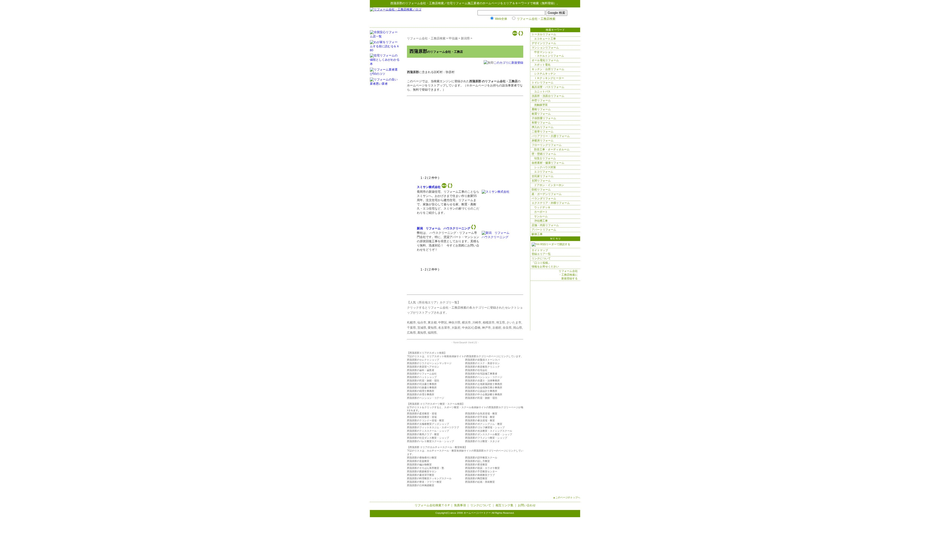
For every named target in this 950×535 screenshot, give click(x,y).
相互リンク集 (504, 505)
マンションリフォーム (545, 47)
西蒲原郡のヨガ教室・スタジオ (482, 441)
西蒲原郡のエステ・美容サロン (482, 363)
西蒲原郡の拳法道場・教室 (480, 420)
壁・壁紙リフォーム (544, 153)
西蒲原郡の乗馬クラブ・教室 (423, 434)
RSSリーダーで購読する (555, 244)
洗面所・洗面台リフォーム (548, 95)
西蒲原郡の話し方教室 (477, 461)
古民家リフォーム (542, 176)
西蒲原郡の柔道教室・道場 (422, 413)
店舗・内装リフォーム (545, 225)
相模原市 (489, 322)
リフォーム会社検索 (428, 505)
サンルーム (541, 216)
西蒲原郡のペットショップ (422, 377)
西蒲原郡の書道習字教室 (420, 475)
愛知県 (432, 327)
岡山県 (517, 327)
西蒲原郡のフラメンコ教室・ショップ (486, 437)
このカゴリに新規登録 (508, 62)
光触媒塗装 (541, 104)
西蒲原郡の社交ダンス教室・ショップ (428, 437)
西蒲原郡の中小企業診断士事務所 (483, 394)
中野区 (442, 322)
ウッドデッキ (542, 207)
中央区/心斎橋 (471, 327)
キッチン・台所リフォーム (548, 69)
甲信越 (453, 38)
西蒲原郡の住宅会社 (476, 370)
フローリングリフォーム (547, 144)
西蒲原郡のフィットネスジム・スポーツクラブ (433, 427)
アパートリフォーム (544, 229)
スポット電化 (542, 64)
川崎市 (476, 322)
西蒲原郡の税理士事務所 (420, 391)
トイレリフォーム (542, 82)
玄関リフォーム (541, 180)
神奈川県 (454, 322)
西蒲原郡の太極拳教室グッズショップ (428, 424)
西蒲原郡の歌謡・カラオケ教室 (482, 468)
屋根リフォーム (541, 109)
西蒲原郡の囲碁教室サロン (422, 471)
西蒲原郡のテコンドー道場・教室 (425, 420)
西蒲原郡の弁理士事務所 (420, 394)
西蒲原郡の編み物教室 (419, 464)
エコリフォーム (543, 171)
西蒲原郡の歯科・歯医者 (420, 370)
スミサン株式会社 (429, 187)
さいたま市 (513, 322)
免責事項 (460, 505)
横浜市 (466, 322)
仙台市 (421, 322)
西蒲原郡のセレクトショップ (423, 359)
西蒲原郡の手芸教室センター (481, 471)
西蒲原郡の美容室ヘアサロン (423, 366)
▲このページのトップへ (566, 497)
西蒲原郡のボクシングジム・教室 (483, 424)
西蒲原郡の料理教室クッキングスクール (429, 478)
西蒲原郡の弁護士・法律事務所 (482, 380)
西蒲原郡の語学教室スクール (481, 457)
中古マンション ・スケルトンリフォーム (549, 54)
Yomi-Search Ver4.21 (465, 342)
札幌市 (411, 322)
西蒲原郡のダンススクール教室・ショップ (488, 434)
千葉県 (411, 327)
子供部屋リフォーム (544, 118)
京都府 (496, 327)
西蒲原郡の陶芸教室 (476, 478)
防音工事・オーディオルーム (552, 149)
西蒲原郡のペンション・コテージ (483, 377)
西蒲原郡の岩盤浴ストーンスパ (482, 359)
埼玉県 (500, 322)
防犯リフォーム (541, 189)
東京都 (432, 322)
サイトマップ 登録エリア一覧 (541, 252)
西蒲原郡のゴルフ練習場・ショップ (485, 427)
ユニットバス (542, 91)
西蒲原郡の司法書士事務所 (422, 384)
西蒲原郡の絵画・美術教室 (480, 482)
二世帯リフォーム (542, 131)
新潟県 (465, 38)
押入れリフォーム (542, 127)
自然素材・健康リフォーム (548, 162)
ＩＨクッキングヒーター (549, 78)
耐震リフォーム (541, 113)
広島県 (411, 332)
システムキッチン (545, 73)
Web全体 (501, 19)
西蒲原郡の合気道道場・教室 (481, 413)
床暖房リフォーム (542, 140)
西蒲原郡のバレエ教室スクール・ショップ (430, 441)
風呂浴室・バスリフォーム (548, 86)
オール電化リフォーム (545, 60)
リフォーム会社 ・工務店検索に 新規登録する (568, 274)
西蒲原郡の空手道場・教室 (480, 417)
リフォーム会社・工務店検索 (424, 3)
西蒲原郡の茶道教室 (476, 464)
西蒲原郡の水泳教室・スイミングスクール (488, 430)
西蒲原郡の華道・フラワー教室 (424, 482)
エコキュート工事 (545, 38)
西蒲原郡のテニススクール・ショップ (428, 430)
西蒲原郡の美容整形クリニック (482, 366)
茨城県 (421, 327)
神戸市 (486, 327)
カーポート (541, 211)
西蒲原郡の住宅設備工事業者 (481, 373)
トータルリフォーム (544, 34)
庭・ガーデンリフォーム (547, 193)
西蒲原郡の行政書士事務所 (422, 387)
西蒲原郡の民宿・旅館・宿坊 (423, 380)
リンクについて (541, 258)
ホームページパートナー (477, 512)
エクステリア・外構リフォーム (551, 202)
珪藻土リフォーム (545, 158)
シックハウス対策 (545, 167)
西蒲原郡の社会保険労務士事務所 (483, 387)
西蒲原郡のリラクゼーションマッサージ (429, 363)
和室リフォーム (541, 122)
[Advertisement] (458, 138)
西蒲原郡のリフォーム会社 (422, 373)
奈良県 (507, 327)
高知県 (421, 332)
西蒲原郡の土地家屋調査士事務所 (483, 384)
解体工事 (537, 234)
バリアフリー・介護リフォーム (551, 135)
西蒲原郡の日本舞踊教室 (420, 485)
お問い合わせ (527, 505)
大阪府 (455, 327)
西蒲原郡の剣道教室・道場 (422, 417)
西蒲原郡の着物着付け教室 (422, 457)
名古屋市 (444, 327)
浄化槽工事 (541, 220)
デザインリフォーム (544, 43)
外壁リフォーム (541, 100)
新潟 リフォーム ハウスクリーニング (443, 228)
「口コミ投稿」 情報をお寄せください (545, 264)
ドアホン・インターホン (549, 185)
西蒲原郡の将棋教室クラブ (480, 475)
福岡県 (432, 332)
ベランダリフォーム (544, 198)
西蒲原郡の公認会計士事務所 (481, 391)
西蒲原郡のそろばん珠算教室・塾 (425, 468)
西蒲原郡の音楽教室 (418, 461)
